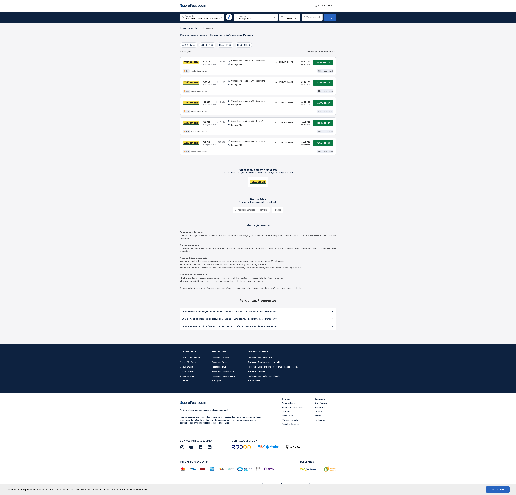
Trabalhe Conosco (290, 424)
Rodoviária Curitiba (256, 371)
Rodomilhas (320, 420)
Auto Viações (321, 403)
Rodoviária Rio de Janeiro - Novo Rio (264, 362)
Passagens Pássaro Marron (224, 376)
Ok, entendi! (498, 489)
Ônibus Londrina (187, 376)
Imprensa (286, 411)
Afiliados (318, 416)
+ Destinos (185, 380)
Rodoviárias (320, 407)
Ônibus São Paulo (188, 362)
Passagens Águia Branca (223, 371)
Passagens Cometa (220, 358)
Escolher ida (323, 62)
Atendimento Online (291, 420)
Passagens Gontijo (220, 362)
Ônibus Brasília (186, 367)
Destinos (319, 411)
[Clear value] (297, 17)
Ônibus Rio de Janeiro (190, 358)
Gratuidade (320, 399)
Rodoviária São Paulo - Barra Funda (264, 376)
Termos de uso (289, 403)
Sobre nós (286, 399)
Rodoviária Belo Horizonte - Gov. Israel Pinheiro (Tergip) (273, 367)
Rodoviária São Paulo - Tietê (261, 358)
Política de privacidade (292, 407)
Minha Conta (287, 416)
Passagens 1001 (219, 367)
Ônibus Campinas (187, 371)
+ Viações (216, 380)
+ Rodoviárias (254, 380)
